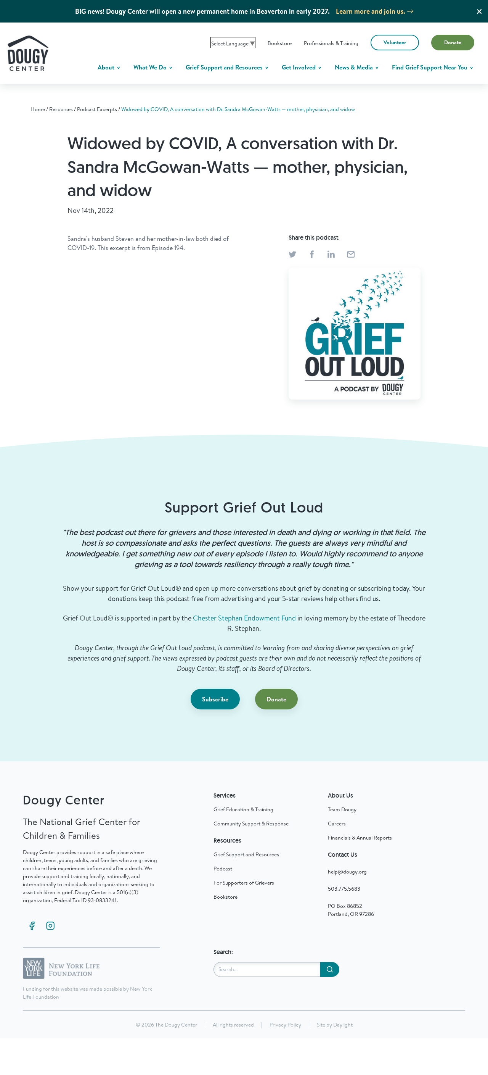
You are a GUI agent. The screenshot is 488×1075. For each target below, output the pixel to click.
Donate (452, 42)
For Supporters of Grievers (244, 882)
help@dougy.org (347, 871)
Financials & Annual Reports (360, 837)
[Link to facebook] (32, 926)
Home (37, 109)
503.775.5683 (344, 889)
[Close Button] (479, 11)
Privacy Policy (285, 1024)
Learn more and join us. (370, 11)
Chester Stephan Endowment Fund (244, 618)
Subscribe (215, 699)
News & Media (354, 67)
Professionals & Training (331, 43)
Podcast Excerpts (97, 109)
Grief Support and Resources (225, 67)
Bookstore (280, 43)
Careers (337, 823)
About (107, 67)
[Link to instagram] (50, 926)
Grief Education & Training (243, 809)
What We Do (150, 67)
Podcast (223, 868)
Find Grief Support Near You (430, 67)
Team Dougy (342, 809)
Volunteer (395, 42)
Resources (61, 109)
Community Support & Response (251, 823)
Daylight (343, 1024)
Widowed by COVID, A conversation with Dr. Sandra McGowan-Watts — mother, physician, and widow (238, 109)
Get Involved (299, 67)
